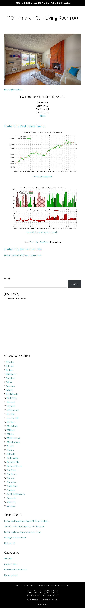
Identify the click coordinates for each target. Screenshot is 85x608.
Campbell (10, 378)
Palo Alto (11, 454)
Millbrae (10, 430)
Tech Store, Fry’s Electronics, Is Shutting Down (24, 526)
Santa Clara (12, 486)
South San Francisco (16, 494)
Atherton (10, 362)
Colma (9, 382)
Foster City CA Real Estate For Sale (42, 3)
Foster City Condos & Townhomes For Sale (23, 255)
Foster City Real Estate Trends (25, 126)
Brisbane (10, 370)
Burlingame (11, 374)
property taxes (10, 564)
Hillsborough (13, 410)
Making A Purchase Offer (15, 538)
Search (7, 279)
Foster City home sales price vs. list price (43, 232)
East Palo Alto (12, 394)
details (42, 116)
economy (8, 558)
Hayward (11, 406)
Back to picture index (13, 90)
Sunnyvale (11, 498)
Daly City (10, 390)
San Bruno (11, 470)
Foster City (12, 398)
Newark (10, 446)
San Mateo (11, 482)
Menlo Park (12, 426)
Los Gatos (11, 422)
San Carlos (11, 474)
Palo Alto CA (48, 595)
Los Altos (11, 414)
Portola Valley (13, 458)
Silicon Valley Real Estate (37, 590)
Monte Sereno (13, 438)
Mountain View (13, 442)
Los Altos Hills (13, 418)
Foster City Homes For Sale (23, 249)
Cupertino (10, 386)
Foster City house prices (42, 176)
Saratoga (11, 490)
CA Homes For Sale (33, 600)
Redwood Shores (14, 466)
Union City (11, 502)
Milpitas (10, 434)
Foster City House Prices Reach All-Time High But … (26, 521)
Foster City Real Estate (40, 242)
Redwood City (13, 462)
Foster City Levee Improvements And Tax (22, 532)
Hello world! (9, 543)
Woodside (11, 506)
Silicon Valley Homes (50, 600)
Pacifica (10, 450)
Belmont (10, 366)
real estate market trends (15, 570)
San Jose (10, 478)
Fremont (11, 402)
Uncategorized (10, 575)
